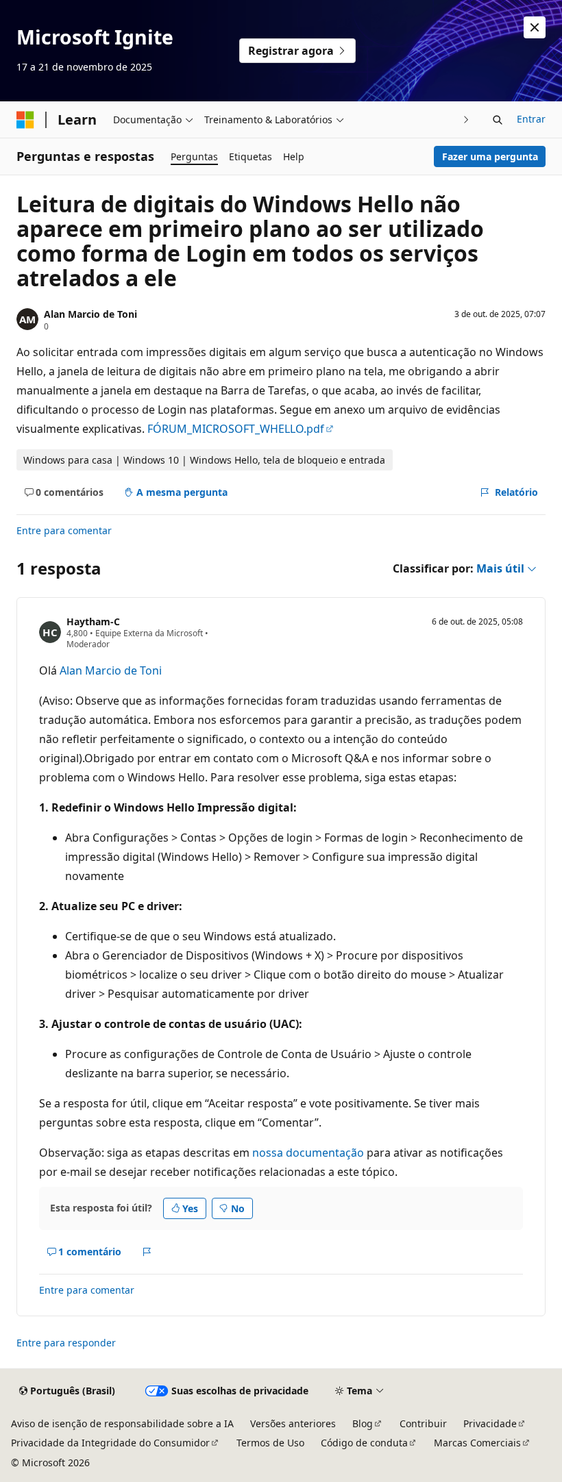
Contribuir (423, 1423)
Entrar (531, 118)
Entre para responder (66, 1342)
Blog (362, 1423)
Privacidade (490, 1423)
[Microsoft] (25, 120)
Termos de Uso (270, 1442)
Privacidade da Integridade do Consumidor (110, 1442)
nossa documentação (308, 1152)
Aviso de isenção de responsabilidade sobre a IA (122, 1423)
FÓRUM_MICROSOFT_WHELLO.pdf (235, 428)
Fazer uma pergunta (490, 156)
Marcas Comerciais (477, 1442)
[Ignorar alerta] (535, 27)
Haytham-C (93, 621)
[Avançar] (466, 119)
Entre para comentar (64, 530)
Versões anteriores (293, 1423)
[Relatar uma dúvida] (147, 1252)
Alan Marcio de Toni (90, 314)
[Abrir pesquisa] (497, 120)
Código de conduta (364, 1442)
